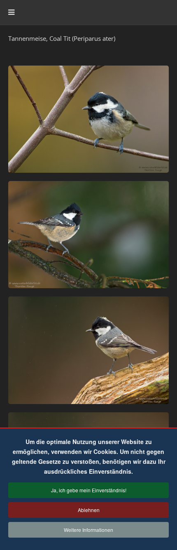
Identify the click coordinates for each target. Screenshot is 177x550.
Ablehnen (89, 509)
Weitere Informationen (88, 529)
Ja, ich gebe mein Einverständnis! (88, 490)
